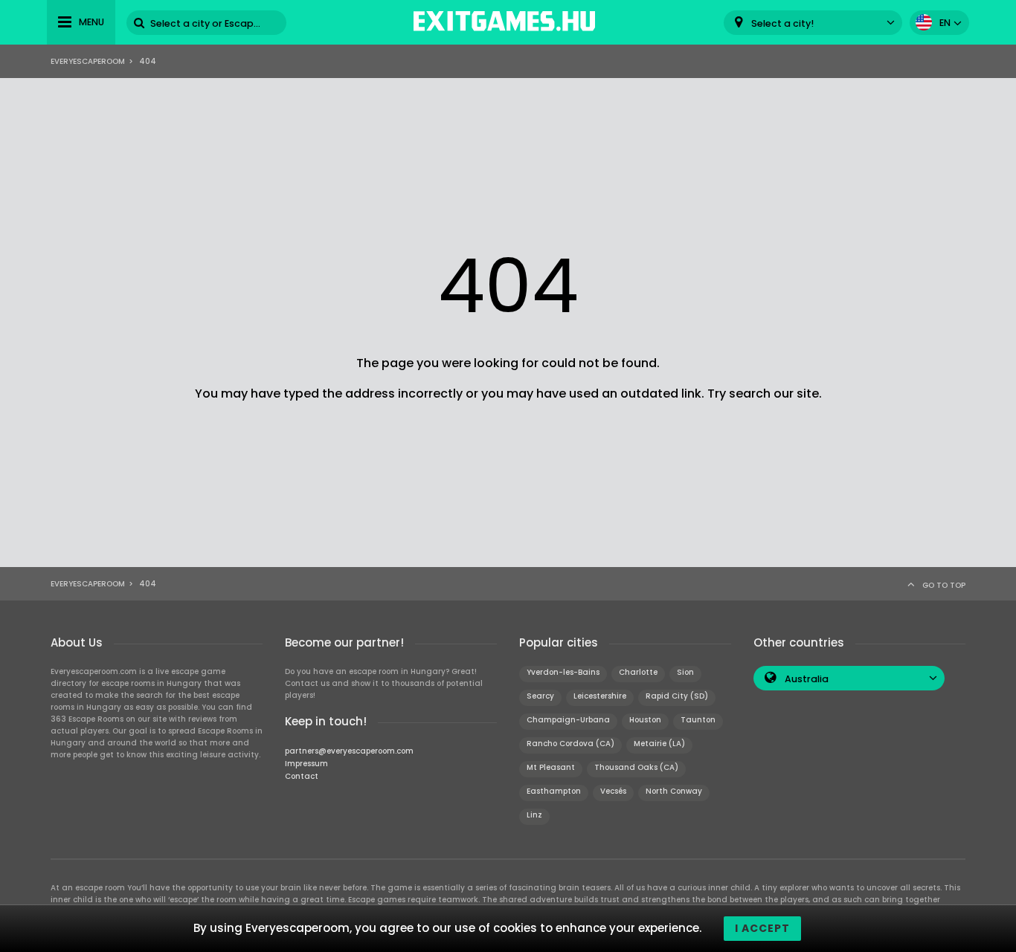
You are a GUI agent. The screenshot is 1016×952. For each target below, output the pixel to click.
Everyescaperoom (88, 61)
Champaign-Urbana (568, 719)
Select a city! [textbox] (782, 23)
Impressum (306, 763)
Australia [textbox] (807, 679)
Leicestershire (599, 696)
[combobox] (813, 22)
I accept (762, 928)
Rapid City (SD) (677, 696)
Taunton (698, 719)
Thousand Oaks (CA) (636, 767)
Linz (534, 814)
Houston (645, 719)
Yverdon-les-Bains (563, 672)
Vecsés (613, 791)
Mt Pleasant (551, 767)
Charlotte (638, 672)
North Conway (674, 791)
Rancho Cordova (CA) (570, 743)
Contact (301, 776)
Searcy (540, 696)
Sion (685, 672)
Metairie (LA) (659, 743)
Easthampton (554, 791)
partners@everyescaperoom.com (349, 751)
